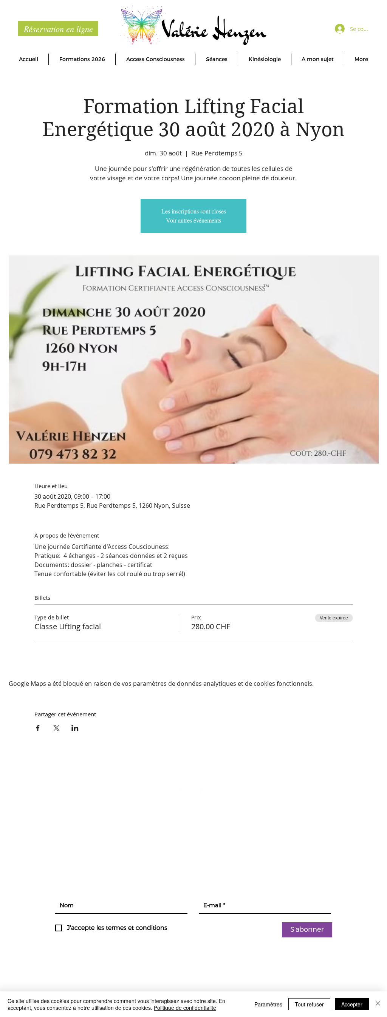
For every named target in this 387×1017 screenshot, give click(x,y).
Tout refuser (309, 1004)
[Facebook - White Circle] (185, 788)
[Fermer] (377, 1004)
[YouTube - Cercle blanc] (201, 788)
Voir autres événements (193, 220)
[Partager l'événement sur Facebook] (38, 728)
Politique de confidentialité (185, 1007)
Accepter (351, 1004)
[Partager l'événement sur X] (56, 728)
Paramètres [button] (268, 1004)
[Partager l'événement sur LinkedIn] (75, 728)
